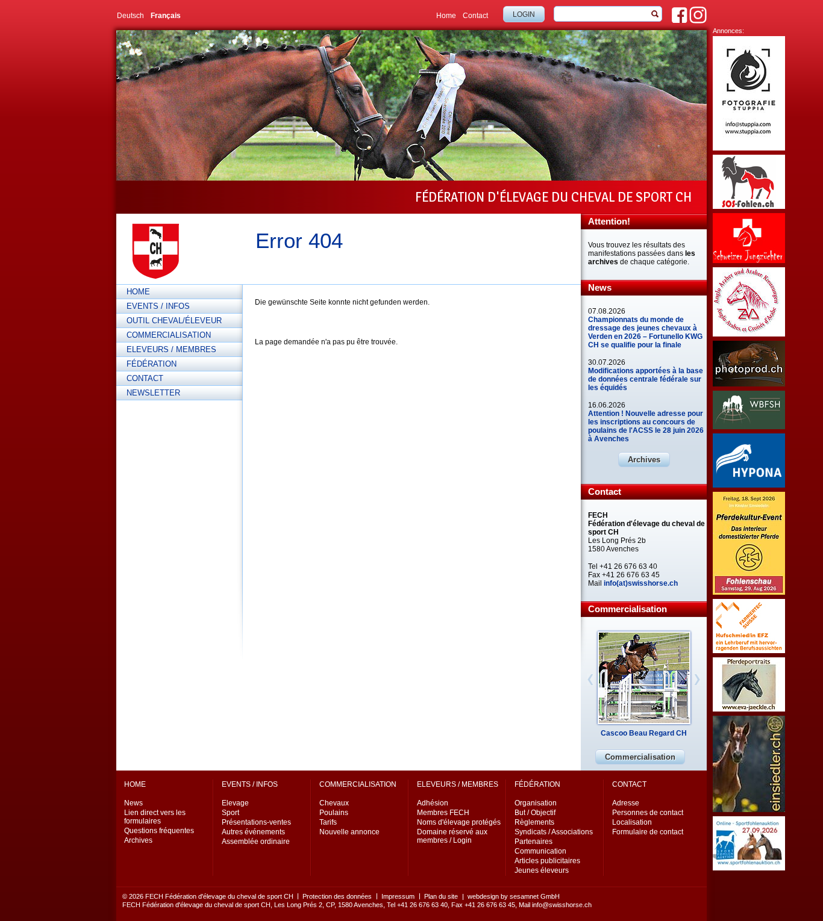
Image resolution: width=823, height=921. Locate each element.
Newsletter (153, 392)
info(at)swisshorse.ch (641, 583)
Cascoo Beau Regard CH (644, 733)
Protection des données (337, 896)
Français (166, 15)
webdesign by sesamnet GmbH (514, 896)
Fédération (152, 363)
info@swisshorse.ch (562, 904)
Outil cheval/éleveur (174, 320)
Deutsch (130, 15)
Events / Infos (158, 306)
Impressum (398, 896)
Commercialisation (169, 335)
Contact (475, 15)
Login (524, 14)
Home (446, 15)
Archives (644, 459)
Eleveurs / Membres (171, 349)
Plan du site (441, 896)
